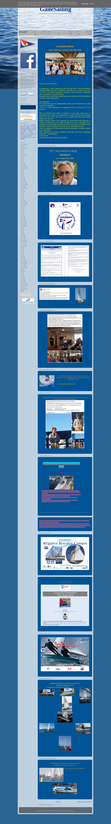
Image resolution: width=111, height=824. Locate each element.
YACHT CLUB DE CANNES (27, 34)
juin (21, 171)
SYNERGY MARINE (76, 687)
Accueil (58, 802)
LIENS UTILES (84, 34)
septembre (23, 144)
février (21, 164)
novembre (22, 166)
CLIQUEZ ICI (69, 770)
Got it (92, 4)
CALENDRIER (82, 31)
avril (21, 160)
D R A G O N (39, 31)
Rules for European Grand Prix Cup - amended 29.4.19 (27, 87)
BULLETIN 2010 (54, 34)
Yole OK (22, 100)
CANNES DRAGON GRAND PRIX (59, 31)
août (21, 146)
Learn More (84, 4)
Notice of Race (65, 583)
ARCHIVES (75, 34)
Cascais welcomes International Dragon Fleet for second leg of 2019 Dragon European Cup (27, 84)
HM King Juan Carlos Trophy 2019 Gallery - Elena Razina (27, 80)
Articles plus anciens (84, 802)
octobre (22, 186)
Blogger (72, 810)
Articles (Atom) (49, 804)
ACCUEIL (22, 31)
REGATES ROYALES (41, 34)
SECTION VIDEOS (65, 34)
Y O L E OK (73, 31)
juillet (21, 142)
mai (21, 151)
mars (21, 153)
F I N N (46, 31)
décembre (22, 182)
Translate (31, 95)
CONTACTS (31, 31)
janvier (22, 180)
